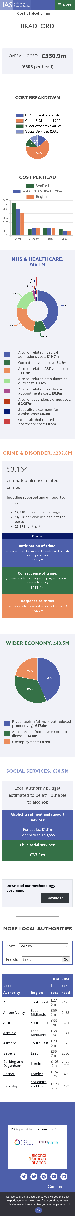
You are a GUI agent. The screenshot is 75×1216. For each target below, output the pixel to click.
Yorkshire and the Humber (39, 1086)
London (37, 1063)
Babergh (10, 1053)
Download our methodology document (30, 888)
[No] (70, 1204)
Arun (7, 1022)
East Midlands (38, 1012)
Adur (7, 1002)
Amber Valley (14, 1012)
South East (40, 1002)
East (34, 1053)
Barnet (9, 1073)
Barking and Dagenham (13, 1063)
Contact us (57, 1186)
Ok (38, 1210)
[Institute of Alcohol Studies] (16, 5)
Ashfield (9, 1033)
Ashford (9, 1043)
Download (55, 898)
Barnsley (10, 1086)
